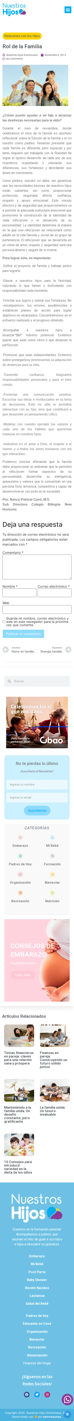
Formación (52, 864)
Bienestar (52, 883)
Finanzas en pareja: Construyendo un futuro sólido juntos (53, 1060)
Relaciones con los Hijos (22, 36)
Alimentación (37, 1355)
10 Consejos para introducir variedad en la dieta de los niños (18, 1167)
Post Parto (37, 1272)
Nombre (10, 586)
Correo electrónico (54, 586)
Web (5, 603)
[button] (68, 9)
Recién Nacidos (37, 1288)
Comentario (12, 552)
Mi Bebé (52, 846)
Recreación (20, 901)
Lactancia (37, 1296)
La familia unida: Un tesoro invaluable (52, 1110)
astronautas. (52, 1416)
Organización (20, 883)
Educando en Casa (37, 1324)
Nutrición (52, 901)
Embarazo (20, 846)
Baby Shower (37, 1280)
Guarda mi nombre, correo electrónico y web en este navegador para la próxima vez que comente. (37, 622)
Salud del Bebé (37, 1304)
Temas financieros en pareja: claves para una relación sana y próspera (19, 1058)
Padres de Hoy (20, 864)
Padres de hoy (37, 1316)
